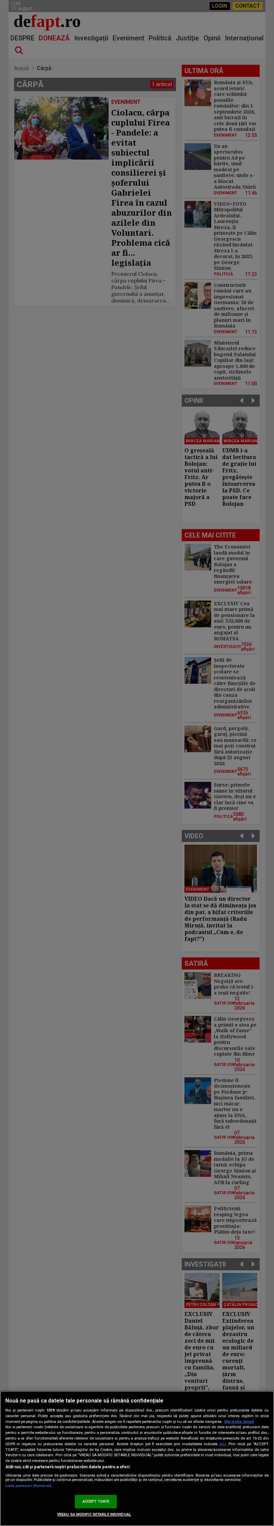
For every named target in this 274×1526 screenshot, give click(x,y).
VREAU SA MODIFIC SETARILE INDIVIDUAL (94, 1514)
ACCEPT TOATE (96, 1501)
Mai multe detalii (239, 1422)
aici (222, 1444)
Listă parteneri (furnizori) (28, 1486)
